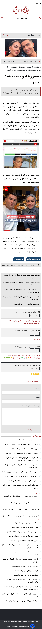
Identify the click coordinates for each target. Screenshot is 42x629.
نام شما (37, 388)
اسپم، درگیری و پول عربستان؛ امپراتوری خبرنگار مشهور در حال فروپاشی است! (20, 588)
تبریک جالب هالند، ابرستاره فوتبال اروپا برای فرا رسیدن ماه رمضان (21, 276)
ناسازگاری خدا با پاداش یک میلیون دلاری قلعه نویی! (21, 453)
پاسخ (37, 315)
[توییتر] (7, 35)
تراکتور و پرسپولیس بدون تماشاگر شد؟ (25, 523)
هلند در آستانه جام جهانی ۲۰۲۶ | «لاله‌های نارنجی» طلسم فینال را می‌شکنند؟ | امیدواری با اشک (20, 459)
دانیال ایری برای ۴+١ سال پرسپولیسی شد (25, 566)
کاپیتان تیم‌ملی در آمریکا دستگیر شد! (26, 440)
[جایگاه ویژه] (21, 14)
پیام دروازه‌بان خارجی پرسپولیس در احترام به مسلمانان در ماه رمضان (21, 283)
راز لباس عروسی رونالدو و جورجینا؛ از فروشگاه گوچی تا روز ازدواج (20, 560)
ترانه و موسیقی (19, 515)
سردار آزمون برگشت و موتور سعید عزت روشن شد (22, 601)
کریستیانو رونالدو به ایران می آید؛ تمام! (26, 304)
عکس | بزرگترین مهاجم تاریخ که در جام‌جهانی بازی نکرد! (20, 472)
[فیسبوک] (5, 35)
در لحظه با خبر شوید (32, 496)
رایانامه (37, 397)
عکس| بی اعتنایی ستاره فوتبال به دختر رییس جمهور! (21, 444)
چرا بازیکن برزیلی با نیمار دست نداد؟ (26, 570)
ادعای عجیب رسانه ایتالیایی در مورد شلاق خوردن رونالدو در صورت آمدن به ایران (20, 291)
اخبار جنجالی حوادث (33, 515)
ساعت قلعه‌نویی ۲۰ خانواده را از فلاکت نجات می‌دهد (21, 476)
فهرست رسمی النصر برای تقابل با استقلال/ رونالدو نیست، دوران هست (20, 298)
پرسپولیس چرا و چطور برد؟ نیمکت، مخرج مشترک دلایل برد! (20, 595)
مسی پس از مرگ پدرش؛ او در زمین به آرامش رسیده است (21, 553)
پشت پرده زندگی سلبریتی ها (21, 502)
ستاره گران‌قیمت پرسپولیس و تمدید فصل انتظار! (22, 531)
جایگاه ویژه (12, 621)
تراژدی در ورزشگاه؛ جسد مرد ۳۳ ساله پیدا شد (23, 536)
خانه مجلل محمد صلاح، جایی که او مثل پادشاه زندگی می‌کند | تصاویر (21, 466)
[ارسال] (27, 61)
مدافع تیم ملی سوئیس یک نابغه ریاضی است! (23, 481)
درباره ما (38, 3)
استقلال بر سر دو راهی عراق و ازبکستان (25, 575)
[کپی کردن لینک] (39, 265)
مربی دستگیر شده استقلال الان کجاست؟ (25, 449)
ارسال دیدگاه (31, 430)
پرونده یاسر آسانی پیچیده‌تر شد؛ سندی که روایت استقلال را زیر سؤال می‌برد (20, 546)
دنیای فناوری (8, 509)
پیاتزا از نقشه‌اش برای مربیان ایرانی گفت (25, 527)
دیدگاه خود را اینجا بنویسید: (31, 406)
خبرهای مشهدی (6, 515)
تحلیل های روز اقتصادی (11, 496)
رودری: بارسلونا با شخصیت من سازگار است (24, 540)
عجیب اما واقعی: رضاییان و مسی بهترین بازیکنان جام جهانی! (20, 486)
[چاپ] (24, 61)
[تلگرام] (3, 35)
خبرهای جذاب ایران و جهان (29, 509)
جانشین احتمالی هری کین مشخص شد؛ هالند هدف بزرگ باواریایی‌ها (21, 581)
